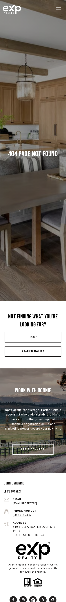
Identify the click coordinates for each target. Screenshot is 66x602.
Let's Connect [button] (33, 449)
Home (33, 337)
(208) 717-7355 (22, 514)
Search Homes (33, 351)
